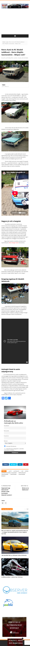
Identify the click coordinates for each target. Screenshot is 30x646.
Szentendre (13, 474)
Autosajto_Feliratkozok (11, 446)
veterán (26, 58)
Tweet (13, 464)
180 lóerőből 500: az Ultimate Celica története (14, 555)
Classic (15, 58)
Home (4, 42)
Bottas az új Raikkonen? (25, 489)
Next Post (24, 485)
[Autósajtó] (15, 6)
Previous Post (7, 485)
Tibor (3, 85)
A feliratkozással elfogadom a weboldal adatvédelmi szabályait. (14, 449)
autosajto (16, 471)
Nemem (6, 441)
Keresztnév (6, 430)
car (22, 471)
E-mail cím (6, 435)
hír (22, 58)
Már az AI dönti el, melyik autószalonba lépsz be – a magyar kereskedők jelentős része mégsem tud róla (14, 532)
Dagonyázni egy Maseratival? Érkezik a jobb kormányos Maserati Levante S (6, 491)
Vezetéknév (6, 425)
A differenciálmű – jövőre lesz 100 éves (12, 577)
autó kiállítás (9, 58)
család (19, 58)
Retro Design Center (14, 242)
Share (6, 464)
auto (7, 42)
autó (10, 471)
